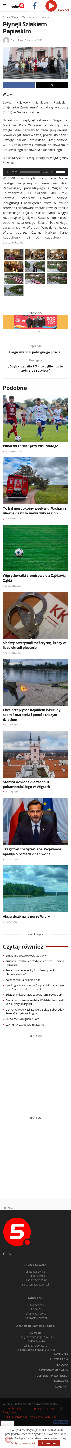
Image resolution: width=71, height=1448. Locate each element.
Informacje (44, 17)
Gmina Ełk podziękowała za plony (26, 955)
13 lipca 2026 (11, 792)
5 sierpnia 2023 (33, 40)
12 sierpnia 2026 (13, 653)
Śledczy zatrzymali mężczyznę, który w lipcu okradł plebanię (34, 645)
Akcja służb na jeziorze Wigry (26, 916)
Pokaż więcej (35, 934)
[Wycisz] (52, 172)
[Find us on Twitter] (9, 1254)
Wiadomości (28, 17)
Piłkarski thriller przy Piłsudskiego (31, 446)
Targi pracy (9, 1412)
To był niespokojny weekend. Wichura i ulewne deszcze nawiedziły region (34, 510)
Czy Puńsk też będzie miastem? (24, 1024)
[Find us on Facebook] (4, 1254)
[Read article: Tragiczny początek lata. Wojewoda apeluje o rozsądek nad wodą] (35, 821)
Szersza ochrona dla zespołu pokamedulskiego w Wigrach (26, 784)
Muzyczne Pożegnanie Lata (22, 1019)
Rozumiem (49, 1443)
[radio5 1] (35, 321)
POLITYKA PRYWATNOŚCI (51, 1375)
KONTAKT (61, 1386)
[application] (35, 172)
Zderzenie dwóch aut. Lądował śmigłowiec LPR (34, 994)
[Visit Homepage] (17, 6)
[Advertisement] (35, 1073)
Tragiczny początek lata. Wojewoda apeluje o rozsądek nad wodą (32, 851)
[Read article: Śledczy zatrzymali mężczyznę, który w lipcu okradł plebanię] (35, 615)
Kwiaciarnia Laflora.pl (43, 1416)
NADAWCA (61, 1381)
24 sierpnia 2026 (13, 451)
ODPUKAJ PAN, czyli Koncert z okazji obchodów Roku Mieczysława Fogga (35, 1011)
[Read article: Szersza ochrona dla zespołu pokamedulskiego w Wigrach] (35, 754)
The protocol (52, 1408)
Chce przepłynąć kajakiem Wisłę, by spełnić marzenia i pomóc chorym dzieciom (31, 715)
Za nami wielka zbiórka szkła (23, 980)
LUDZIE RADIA (59, 1359)
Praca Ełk (8, 1408)
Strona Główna (11, 17)
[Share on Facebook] (19, 85)
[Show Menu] (4, 5)
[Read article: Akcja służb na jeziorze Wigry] (35, 888)
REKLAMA (61, 1364)
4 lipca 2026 (11, 922)
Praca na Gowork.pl (15, 1416)
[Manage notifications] (8, 1440)
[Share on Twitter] (52, 85)
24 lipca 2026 (11, 725)
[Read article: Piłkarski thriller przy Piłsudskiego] (35, 418)
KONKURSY (61, 1353)
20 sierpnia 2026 (13, 586)
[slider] (61, 171)
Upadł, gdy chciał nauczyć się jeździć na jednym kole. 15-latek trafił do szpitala (34, 987)
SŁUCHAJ (63, 9)
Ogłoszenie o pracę (29, 1408)
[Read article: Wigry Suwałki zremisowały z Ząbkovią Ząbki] (35, 548)
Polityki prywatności (23, 1443)
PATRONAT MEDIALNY (53, 1370)
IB (18, 40)
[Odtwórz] (8, 172)
